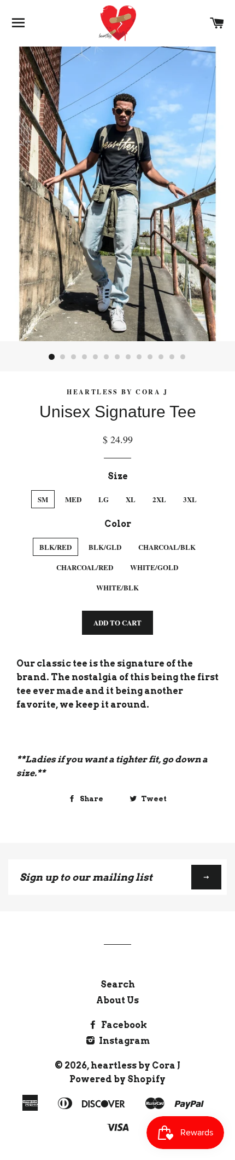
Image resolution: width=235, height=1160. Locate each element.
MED (73, 499)
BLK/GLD (105, 547)
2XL (159, 499)
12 (172, 357)
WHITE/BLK (117, 587)
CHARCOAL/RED (84, 567)
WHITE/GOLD (154, 567)
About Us (117, 1000)
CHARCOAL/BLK (167, 547)
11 (161, 357)
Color (117, 524)
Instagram (123, 1041)
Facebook (123, 1025)
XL (131, 499)
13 (183, 357)
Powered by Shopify (117, 1079)
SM (43, 499)
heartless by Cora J (135, 1065)
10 (150, 357)
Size (118, 476)
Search (118, 984)
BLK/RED (55, 547)
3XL (190, 499)
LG (103, 499)
